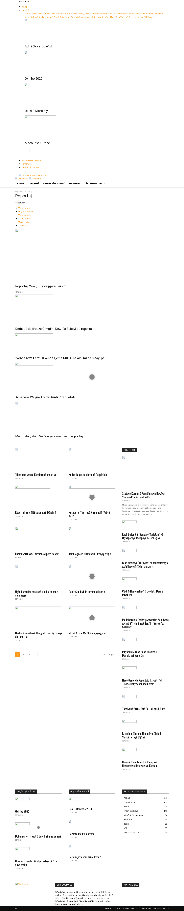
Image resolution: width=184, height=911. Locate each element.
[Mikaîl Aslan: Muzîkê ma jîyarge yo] (92, 617)
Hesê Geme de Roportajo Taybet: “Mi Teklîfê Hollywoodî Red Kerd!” (142, 682)
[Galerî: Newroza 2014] (92, 801)
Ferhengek (26, 163)
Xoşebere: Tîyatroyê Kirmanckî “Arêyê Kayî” (89, 514)
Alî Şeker (56, 13)
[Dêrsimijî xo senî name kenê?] (92, 849)
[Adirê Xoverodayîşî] (95, 29)
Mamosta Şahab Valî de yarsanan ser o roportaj (49, 436)
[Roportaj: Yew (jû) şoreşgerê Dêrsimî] (92, 254)
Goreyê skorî (24, 222)
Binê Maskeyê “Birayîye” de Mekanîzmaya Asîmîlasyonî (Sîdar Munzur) (145, 564)
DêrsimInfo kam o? (31, 167)
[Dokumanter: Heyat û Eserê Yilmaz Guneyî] (38, 827)
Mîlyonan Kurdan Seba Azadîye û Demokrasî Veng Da (139, 653)
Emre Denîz (108, 13)
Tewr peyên (24, 208)
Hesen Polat (130, 13)
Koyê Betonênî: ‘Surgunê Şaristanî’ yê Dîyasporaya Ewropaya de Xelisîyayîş (142, 536)
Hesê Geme (119, 13)
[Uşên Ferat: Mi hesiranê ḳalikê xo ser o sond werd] (38, 576)
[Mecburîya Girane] (95, 126)
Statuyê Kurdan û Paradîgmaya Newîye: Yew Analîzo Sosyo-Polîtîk (143, 495)
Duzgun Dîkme (91, 13)
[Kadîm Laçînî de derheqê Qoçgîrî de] (92, 459)
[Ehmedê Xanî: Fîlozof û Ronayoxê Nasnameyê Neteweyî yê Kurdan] (145, 753)
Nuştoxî (25, 10)
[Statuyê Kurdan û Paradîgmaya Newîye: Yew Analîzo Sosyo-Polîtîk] (145, 473)
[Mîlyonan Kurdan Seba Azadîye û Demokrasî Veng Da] (145, 643)
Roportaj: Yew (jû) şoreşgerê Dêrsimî (41, 286)
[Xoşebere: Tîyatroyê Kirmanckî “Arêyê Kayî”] (92, 497)
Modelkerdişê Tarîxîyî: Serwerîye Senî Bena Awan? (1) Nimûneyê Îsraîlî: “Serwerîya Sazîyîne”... (145, 623)
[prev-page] (26, 150)
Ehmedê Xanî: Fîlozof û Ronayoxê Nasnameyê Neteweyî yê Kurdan (139, 764)
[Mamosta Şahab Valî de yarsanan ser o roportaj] (92, 416)
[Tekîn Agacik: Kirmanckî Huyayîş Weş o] (92, 538)
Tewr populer (25, 215)
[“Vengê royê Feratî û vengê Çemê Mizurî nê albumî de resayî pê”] (92, 342)
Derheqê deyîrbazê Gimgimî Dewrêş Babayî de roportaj (54, 329)
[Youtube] (26, 172)
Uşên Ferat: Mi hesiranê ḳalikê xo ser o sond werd (36, 593)
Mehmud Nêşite (89, 17)
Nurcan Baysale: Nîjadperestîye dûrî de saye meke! (36, 863)
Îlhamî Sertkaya (39, 17)
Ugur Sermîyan (103, 17)
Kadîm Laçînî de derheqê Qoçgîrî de (88, 474)
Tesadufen (23, 225)
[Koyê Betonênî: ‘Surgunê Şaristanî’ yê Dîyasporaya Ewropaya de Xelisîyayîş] (145, 525)
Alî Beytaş (47, 13)
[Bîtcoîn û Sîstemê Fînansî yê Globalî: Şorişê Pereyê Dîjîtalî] (145, 725)
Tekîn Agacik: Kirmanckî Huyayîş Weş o (90, 554)
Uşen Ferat (115, 17)
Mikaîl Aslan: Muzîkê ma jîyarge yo (87, 633)
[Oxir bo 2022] (95, 62)
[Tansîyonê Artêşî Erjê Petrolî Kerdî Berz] (145, 700)
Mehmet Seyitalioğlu (72, 17)
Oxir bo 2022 (33, 78)
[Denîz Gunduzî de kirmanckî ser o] (92, 576)
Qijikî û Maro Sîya (37, 111)
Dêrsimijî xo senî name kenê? (85, 857)
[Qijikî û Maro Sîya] (95, 94)
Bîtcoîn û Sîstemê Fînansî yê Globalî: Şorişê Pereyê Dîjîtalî (141, 735)
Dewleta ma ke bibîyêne (81, 833)
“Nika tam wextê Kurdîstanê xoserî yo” (36, 474)
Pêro (27, 13)
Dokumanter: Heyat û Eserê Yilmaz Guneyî (38, 836)
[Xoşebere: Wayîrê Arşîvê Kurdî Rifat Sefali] (92, 377)
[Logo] (22, 178)
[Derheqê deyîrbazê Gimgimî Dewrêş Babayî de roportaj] (92, 308)
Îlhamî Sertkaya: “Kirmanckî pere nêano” (37, 554)
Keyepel (25, 6)
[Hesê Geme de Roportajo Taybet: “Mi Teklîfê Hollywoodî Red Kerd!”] (145, 671)
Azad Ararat (65, 13)
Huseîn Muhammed (145, 13)
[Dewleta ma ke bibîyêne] (92, 825)
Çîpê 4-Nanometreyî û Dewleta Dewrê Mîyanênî (142, 593)
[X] (24, 172)
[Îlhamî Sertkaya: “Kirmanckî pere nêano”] (38, 538)
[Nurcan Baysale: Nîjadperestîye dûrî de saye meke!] (38, 852)
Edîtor (100, 13)
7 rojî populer (25, 218)
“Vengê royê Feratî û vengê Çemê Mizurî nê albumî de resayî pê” (60, 358)
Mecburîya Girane (37, 143)
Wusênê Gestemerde (130, 17)
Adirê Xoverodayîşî (38, 46)
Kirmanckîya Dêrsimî (31, 160)
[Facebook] (20, 172)
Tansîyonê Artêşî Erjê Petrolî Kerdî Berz (143, 708)
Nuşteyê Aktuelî (25, 211)
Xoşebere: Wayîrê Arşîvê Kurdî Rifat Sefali (45, 397)
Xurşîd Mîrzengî (147, 17)
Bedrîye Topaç (77, 13)
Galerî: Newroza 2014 (80, 809)
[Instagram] (22, 172)
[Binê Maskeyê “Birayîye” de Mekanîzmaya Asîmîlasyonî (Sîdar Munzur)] (145, 554)
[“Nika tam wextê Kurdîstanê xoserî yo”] (38, 459)
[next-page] (31, 150)
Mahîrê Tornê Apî (55, 17)
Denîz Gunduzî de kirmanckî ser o (87, 591)
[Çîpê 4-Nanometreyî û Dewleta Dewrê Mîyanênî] (145, 582)
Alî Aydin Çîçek (35, 13)
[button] (165, 180)
